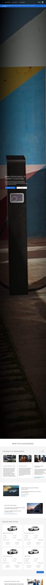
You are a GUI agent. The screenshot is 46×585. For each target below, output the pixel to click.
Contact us (21, 187)
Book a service (14, 2)
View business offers (10, 187)
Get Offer (5, 6)
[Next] (43, 451)
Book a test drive (8, 2)
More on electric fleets (24, 494)
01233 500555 (22, 2)
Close (43, 5)
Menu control (3, 2)
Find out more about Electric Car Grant (10, 513)
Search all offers (40, 572)
